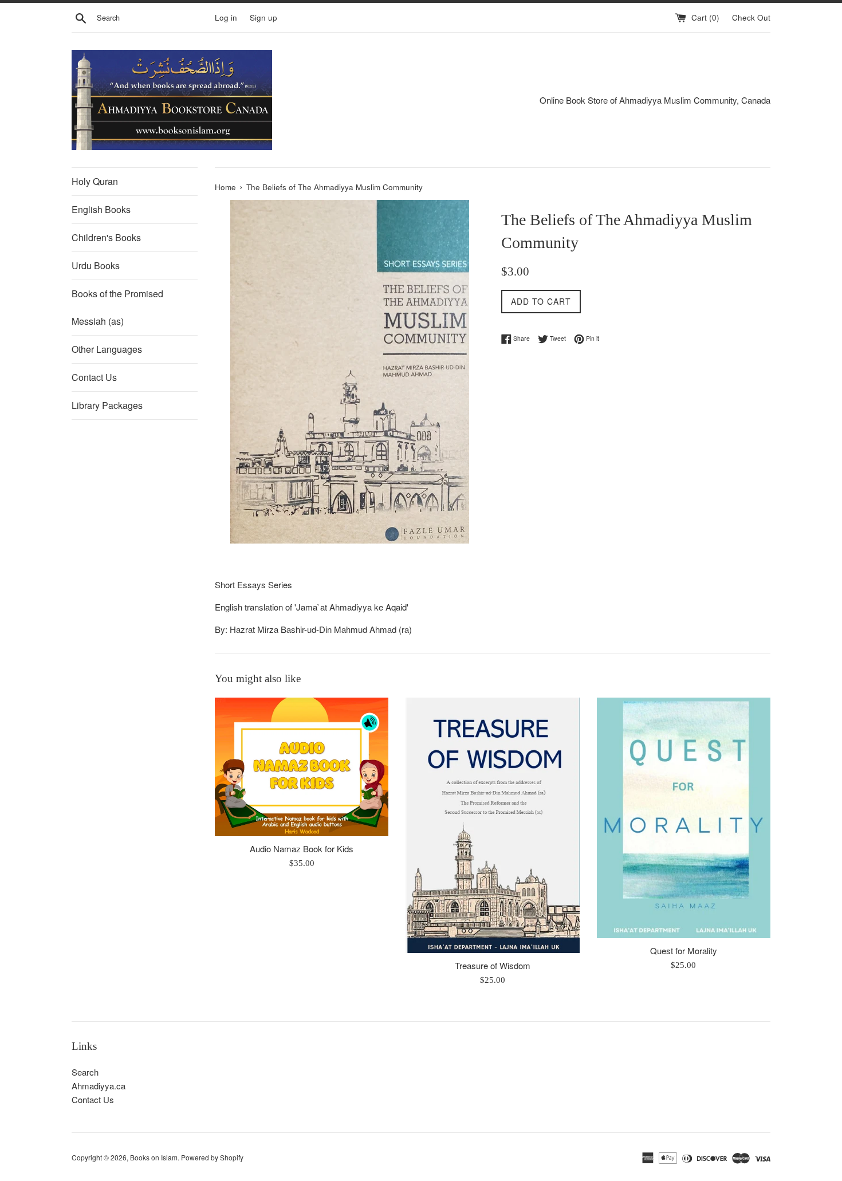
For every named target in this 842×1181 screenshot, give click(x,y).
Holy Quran (95, 181)
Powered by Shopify (212, 1157)
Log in (226, 17)
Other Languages (107, 349)
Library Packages (107, 405)
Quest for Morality (683, 950)
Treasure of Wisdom (492, 965)
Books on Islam (154, 1157)
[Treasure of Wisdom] (492, 825)
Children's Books (106, 237)
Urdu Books (96, 265)
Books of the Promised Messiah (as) (117, 307)
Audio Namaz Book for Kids (301, 849)
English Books (101, 209)
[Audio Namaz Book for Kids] (301, 767)
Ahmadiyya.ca (98, 1086)
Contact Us (94, 377)
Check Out (751, 17)
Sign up (263, 17)
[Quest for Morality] (683, 818)
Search (85, 1072)
